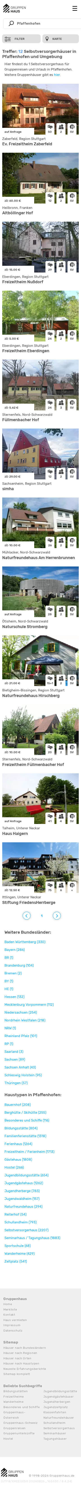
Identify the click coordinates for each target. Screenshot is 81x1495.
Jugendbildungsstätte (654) (26, 1175)
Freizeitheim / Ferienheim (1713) (29, 1152)
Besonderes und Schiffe (21, 1407)
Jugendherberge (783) (22, 1191)
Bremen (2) (13, 973)
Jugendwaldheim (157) (22, 1199)
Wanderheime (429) (19, 1254)
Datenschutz (13, 1330)
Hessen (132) (14, 997)
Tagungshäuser (55, 1438)
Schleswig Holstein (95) (23, 1075)
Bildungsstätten (15, 1391)
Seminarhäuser (54, 1433)
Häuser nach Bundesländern (24, 1347)
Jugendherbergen (57, 1401)
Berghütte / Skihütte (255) (25, 1113)
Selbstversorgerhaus (59, 1428)
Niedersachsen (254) (20, 1012)
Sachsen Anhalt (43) (20, 1067)
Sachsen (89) (14, 1059)
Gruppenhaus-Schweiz (20, 1422)
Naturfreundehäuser (58, 1417)
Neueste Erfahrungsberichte (24, 1369)
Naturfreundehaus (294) (23, 1207)
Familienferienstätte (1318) (25, 1136)
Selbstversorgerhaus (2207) (26, 1230)
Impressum (11, 1325)
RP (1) (8, 1044)
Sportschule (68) (17, 1246)
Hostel (8, 1438)
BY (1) (8, 981)
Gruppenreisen (14, 1428)
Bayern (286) (14, 950)
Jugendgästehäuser (58, 1396)
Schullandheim (54, 1422)
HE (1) (8, 989)
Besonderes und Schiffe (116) (26, 1120)
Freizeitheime (13, 1396)
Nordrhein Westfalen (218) (24, 1020)
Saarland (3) (13, 1052)
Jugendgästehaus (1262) (23, 1183)
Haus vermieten (15, 1320)
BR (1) (8, 958)
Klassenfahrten (54, 1412)
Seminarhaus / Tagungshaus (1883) (32, 1238)
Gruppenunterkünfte (19, 1433)
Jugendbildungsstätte (60, 1391)
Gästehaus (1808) (18, 1160)
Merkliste (10, 1309)
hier (57, 75)
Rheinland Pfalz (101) (20, 1036)
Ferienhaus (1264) (18, 1144)
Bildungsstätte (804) (21, 1128)
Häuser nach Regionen (20, 1353)
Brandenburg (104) (19, 965)
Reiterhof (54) (15, 1214)
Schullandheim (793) (20, 1222)
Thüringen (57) (16, 1083)
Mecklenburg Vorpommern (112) (29, 1005)
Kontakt (9, 1314)
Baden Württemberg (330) (24, 942)
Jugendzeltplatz (55, 1407)
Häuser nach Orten (17, 1358)
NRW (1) (10, 1028)
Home (7, 1304)
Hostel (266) (14, 1167)
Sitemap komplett (16, 1374)
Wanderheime (13, 1401)
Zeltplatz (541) (15, 1261)
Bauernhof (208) (17, 1105)
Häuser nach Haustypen (21, 1363)
